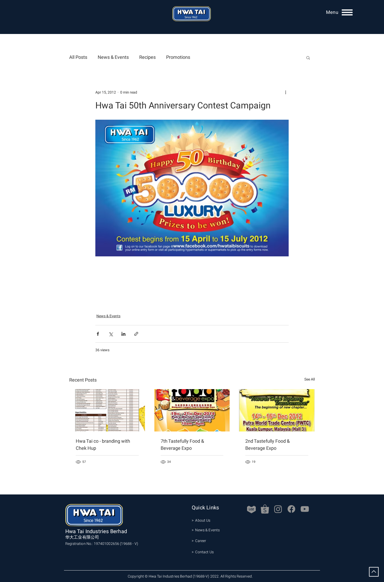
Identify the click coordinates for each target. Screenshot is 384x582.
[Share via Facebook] (97, 333)
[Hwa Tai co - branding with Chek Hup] (107, 410)
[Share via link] (136, 333)
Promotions (178, 57)
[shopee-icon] (265, 509)
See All (309, 379)
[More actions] (285, 92)
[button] (332, 12)
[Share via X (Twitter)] (110, 333)
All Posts (78, 57)
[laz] (251, 509)
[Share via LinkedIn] (123, 333)
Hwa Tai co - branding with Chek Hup (103, 445)
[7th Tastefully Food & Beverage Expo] (192, 410)
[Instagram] (278, 509)
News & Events (113, 57)
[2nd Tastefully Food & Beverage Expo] (277, 410)
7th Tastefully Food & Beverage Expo (182, 445)
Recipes (147, 57)
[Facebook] (291, 509)
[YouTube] (305, 509)
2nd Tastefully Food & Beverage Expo (267, 445)
